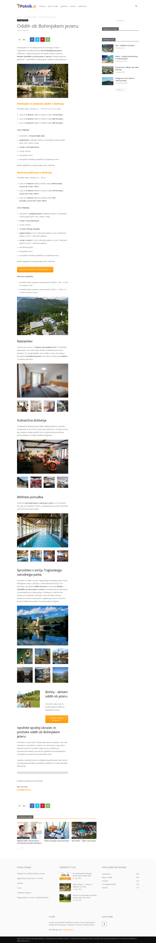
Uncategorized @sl (30, 17)
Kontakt (20, 883)
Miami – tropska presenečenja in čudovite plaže (126, 57)
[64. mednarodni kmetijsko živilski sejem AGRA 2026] (65, 876)
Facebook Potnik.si (24, 893)
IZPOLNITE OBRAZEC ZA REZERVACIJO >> (35, 270)
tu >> (29, 941)
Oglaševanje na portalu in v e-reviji (29, 878)
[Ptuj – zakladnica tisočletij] (107, 48)
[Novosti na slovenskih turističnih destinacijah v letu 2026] (65, 898)
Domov (19, 17)
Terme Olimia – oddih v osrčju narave (84, 841)
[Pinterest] (42, 39)
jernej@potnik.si (24, 790)
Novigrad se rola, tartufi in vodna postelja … (125, 79)
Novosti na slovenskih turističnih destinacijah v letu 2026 (85, 896)
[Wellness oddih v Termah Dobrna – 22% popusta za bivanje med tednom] (29, 830)
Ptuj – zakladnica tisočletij (124, 45)
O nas (19, 888)
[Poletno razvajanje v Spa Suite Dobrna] (56, 830)
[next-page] (22, 847)
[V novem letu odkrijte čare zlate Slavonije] (107, 70)
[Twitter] (37, 39)
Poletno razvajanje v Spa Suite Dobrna (56, 841)
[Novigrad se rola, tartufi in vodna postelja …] (107, 81)
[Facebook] (32, 39)
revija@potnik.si (68, 930)
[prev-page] (18, 847)
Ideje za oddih (53, 6)
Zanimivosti (82, 6)
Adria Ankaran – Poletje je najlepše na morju (82, 885)
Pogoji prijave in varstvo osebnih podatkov (33, 897)
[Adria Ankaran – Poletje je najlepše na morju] (65, 887)
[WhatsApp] (48, 39)
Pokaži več (119, 90)
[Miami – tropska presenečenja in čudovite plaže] (107, 59)
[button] (136, 6)
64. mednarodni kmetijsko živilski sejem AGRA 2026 (82, 874)
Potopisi (42, 6)
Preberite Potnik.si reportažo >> (56, 719)
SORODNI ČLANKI (25, 817)
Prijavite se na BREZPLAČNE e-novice (31, 873)
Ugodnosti (64, 6)
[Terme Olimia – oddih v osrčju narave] (84, 830)
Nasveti (73, 6)
